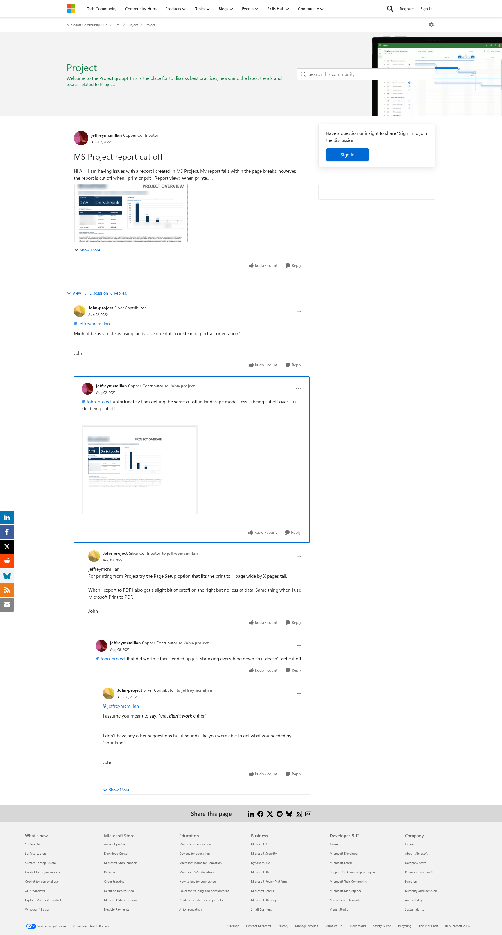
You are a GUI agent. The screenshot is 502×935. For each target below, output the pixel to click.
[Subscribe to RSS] (299, 813)
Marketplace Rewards (345, 900)
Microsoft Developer (344, 853)
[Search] (390, 8)
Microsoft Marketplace (346, 890)
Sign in (347, 154)
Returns (109, 872)
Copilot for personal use (42, 881)
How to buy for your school (198, 881)
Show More (90, 250)
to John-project (180, 385)
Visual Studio (339, 909)
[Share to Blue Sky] (289, 813)
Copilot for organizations (42, 872)
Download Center (116, 853)
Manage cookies (306, 926)
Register (407, 8)
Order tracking (114, 881)
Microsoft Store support (120, 863)
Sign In (426, 8)
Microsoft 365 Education (196, 872)
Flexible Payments (116, 909)
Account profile (114, 844)
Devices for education (194, 853)
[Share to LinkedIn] (251, 813)
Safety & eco (382, 926)
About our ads (428, 926)
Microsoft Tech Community (348, 881)
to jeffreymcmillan (180, 553)
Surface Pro (33, 844)
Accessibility (413, 900)
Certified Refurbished (119, 890)
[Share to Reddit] (280, 813)
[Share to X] (270, 813)
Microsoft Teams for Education (200, 863)
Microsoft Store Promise (121, 900)
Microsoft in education (195, 844)
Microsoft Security (264, 853)
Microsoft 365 (260, 872)
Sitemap (233, 926)
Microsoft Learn (341, 863)
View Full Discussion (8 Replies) (100, 293)
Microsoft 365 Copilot (266, 900)
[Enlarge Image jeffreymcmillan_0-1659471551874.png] (140, 469)
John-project (100, 308)
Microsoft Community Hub (87, 24)
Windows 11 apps (37, 909)
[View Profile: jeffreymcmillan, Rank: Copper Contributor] (81, 138)
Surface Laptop (35, 853)
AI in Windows (35, 890)
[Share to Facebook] (260, 813)
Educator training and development (204, 890)
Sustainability (414, 909)
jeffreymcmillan (106, 135)
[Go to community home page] (71, 8)
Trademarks (357, 926)
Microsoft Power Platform (269, 881)
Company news (415, 863)
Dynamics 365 (261, 863)
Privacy (283, 926)
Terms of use (334, 926)
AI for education (190, 909)
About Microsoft (416, 853)
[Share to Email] (308, 813)
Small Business (261, 909)
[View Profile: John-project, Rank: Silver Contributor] (79, 311)
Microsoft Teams (262, 890)
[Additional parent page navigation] (117, 25)
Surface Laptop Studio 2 (41, 863)
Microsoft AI (259, 844)
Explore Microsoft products (44, 900)
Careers (410, 844)
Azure (334, 844)
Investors (411, 881)
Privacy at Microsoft (419, 872)
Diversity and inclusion (421, 890)
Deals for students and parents (201, 900)
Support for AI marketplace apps (352, 872)
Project (132, 24)
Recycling (404, 926)
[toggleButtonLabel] (431, 25)
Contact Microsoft (258, 926)
